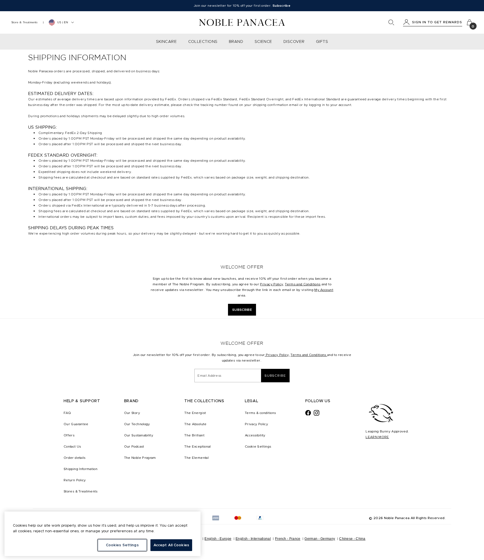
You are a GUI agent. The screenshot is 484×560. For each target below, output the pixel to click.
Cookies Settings (122, 545)
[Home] (242, 22)
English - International (253, 539)
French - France (288, 539)
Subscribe (275, 375)
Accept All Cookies (171, 545)
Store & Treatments (24, 22)
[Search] (391, 22)
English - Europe (217, 539)
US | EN (62, 22)
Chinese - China (352, 539)
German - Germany (319, 539)
